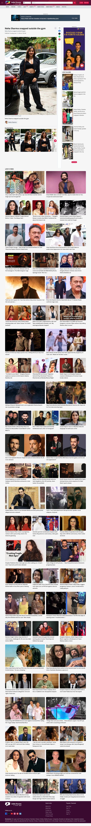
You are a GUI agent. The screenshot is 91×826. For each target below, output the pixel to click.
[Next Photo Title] (49, 76)
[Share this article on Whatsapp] (59, 37)
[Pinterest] (17, 814)
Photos (64, 6)
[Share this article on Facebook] (59, 31)
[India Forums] (13, 2)
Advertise (48, 808)
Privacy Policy (49, 816)
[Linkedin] (20, 814)
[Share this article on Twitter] (59, 34)
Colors (68, 810)
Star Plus (68, 806)
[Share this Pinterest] (59, 39)
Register (86, 2)
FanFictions (40, 6)
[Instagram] (15, 814)
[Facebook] (6, 814)
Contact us (48, 810)
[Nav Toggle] (2, 3)
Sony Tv (68, 812)
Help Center (49, 812)
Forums (13, 6)
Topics (19, 6)
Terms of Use (49, 814)
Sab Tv (68, 814)
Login (81, 2)
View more (74, 162)
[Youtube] (12, 814)
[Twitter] (9, 814)
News (7, 6)
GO (74, 2)
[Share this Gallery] (59, 28)
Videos (58, 6)
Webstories (49, 6)
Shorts (32, 6)
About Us (48, 806)
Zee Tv (68, 808)
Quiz (24, 6)
